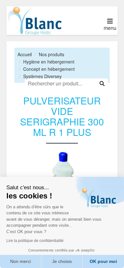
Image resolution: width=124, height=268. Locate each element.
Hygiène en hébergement (48, 61)
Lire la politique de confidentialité (35, 240)
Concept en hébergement (49, 69)
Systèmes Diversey (42, 76)
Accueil (24, 54)
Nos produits (51, 54)
